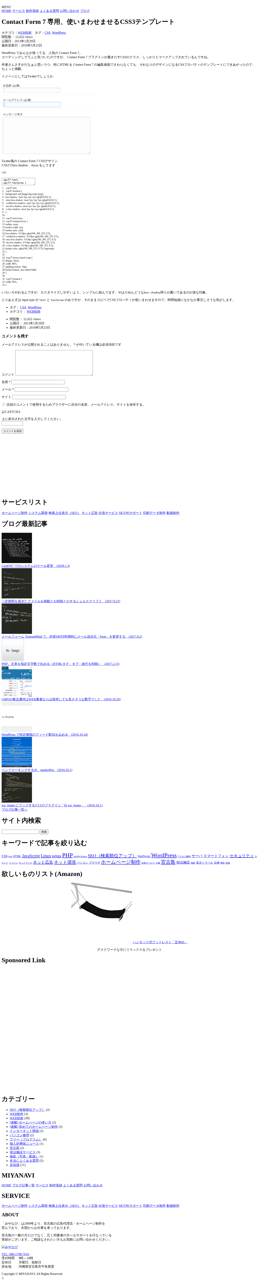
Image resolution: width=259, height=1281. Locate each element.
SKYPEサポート (130, 513)
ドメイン (13, 863)
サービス (18, 11)
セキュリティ (242, 856)
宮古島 (168, 862)
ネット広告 (90, 513)
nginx (56, 856)
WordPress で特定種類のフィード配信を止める (45, 734)
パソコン (82, 862)
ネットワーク (25, 863)
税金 (228, 863)
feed (10, 856)
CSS (47, 32)
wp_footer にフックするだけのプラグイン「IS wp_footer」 (52, 805)
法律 (217, 862)
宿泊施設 (183, 862)
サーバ (197, 856)
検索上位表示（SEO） (65, 513)
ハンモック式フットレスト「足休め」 (160, 942)
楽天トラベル (204, 862)
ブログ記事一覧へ (15, 809)
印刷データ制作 (154, 513)
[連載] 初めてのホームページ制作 (34, 1126)
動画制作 (173, 513)
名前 (6, 382)
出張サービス (108, 513)
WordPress (59, 32)
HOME (6, 11)
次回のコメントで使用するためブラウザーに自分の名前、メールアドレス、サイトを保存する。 (76, 404)
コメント (8, 374)
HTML (17, 856)
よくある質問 (49, 11)
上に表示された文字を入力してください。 (32, 419)
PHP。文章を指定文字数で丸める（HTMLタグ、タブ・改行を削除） (60, 664)
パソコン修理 (19, 1135)
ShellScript (144, 856)
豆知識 (14, 1165)
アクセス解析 (184, 856)
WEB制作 (16, 1114)
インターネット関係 (24, 1131)
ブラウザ (94, 862)
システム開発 (38, 513)
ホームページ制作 (15, 513)
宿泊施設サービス (23, 1152)
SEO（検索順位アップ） (112, 855)
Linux (46, 855)
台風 (158, 863)
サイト (6, 397)
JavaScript (31, 855)
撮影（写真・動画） (24, 1156)
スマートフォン (216, 856)
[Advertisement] (123, 465)
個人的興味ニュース (24, 1143)
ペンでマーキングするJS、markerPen (37, 770)
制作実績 (32, 11)
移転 (222, 863)
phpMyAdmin (80, 856)
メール (8, 389)
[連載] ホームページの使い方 (30, 1122)
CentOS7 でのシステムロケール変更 (36, 566)
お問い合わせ (69, 11)
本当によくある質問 (24, 1160)
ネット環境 (65, 862)
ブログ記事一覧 (23, 1185)
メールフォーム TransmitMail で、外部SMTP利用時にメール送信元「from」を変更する (72, 636)
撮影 (193, 863)
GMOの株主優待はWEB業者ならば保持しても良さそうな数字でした (61, 699)
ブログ (85, 11)
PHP (67, 855)
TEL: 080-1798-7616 (15, 1254)
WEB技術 (25, 32)
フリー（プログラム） (26, 1139)
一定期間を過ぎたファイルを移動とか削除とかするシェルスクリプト (61, 601)
